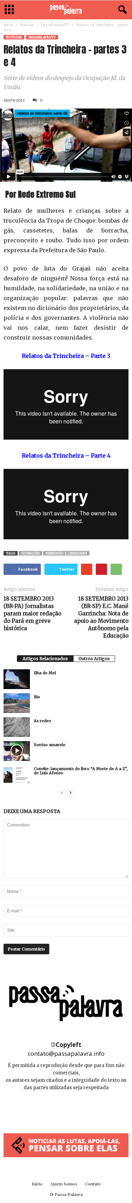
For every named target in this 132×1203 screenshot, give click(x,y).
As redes (42, 720)
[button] (121, 10)
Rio (37, 696)
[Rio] (17, 703)
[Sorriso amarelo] (17, 751)
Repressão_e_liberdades (66, 553)
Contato (93, 1184)
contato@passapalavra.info (66, 1053)
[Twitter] (82, 1109)
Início (8, 25)
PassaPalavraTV (55, 25)
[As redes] (17, 727)
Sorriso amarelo (49, 744)
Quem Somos (64, 1184)
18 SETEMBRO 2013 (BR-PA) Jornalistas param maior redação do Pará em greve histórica (32, 613)
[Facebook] (51, 1109)
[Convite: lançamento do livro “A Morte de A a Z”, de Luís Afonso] (17, 775)
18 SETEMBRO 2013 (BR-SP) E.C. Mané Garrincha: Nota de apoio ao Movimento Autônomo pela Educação (101, 617)
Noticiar (27, 25)
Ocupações (30, 553)
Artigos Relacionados (45, 658)
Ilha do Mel (45, 672)
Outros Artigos (94, 658)
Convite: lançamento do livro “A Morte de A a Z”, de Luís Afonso (81, 770)
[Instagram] (67, 1109)
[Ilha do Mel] (17, 679)
